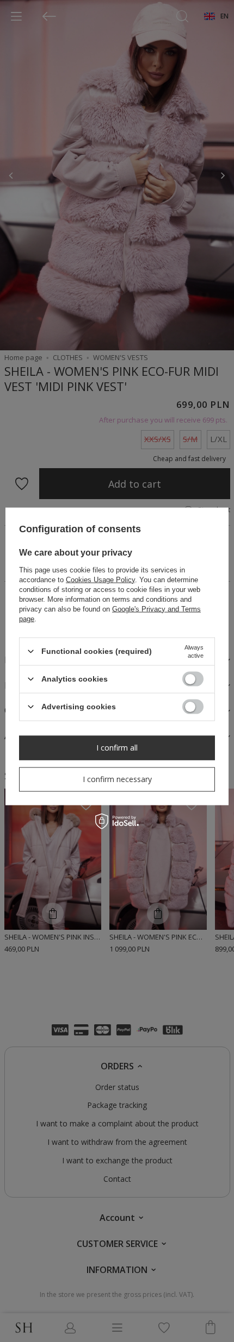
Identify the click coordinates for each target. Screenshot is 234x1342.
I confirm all (117, 747)
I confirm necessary (117, 779)
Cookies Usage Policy (100, 579)
